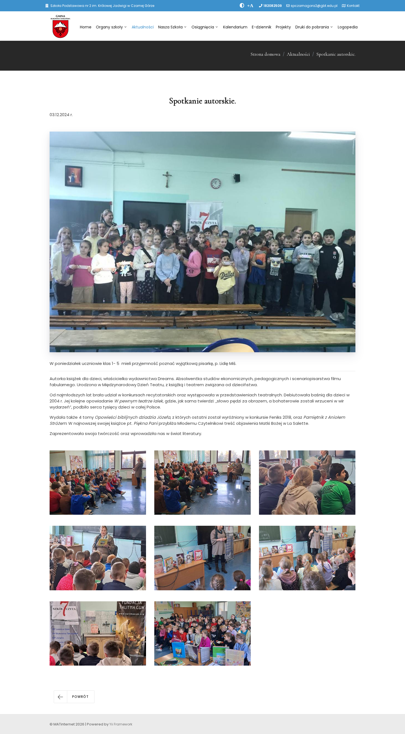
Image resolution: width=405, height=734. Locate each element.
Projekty (283, 27)
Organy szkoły (109, 27)
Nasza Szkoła (170, 27)
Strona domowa (265, 54)
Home (85, 27)
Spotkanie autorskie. (335, 54)
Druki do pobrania (312, 27)
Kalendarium (235, 27)
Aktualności (143, 27)
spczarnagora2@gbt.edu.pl (314, 5)
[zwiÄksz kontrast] (242, 5)
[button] (74, 696)
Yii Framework (120, 724)
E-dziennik (261, 27)
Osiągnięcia (202, 27)
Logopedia (348, 27)
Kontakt (353, 5)
